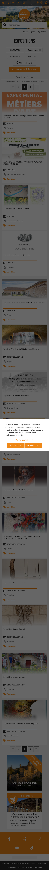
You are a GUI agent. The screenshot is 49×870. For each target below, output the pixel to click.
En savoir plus (26, 440)
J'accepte (34, 445)
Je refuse (17, 445)
